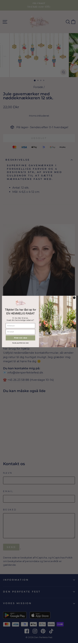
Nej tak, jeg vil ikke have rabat (20, 343)
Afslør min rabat (20, 338)
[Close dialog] (74, 298)
